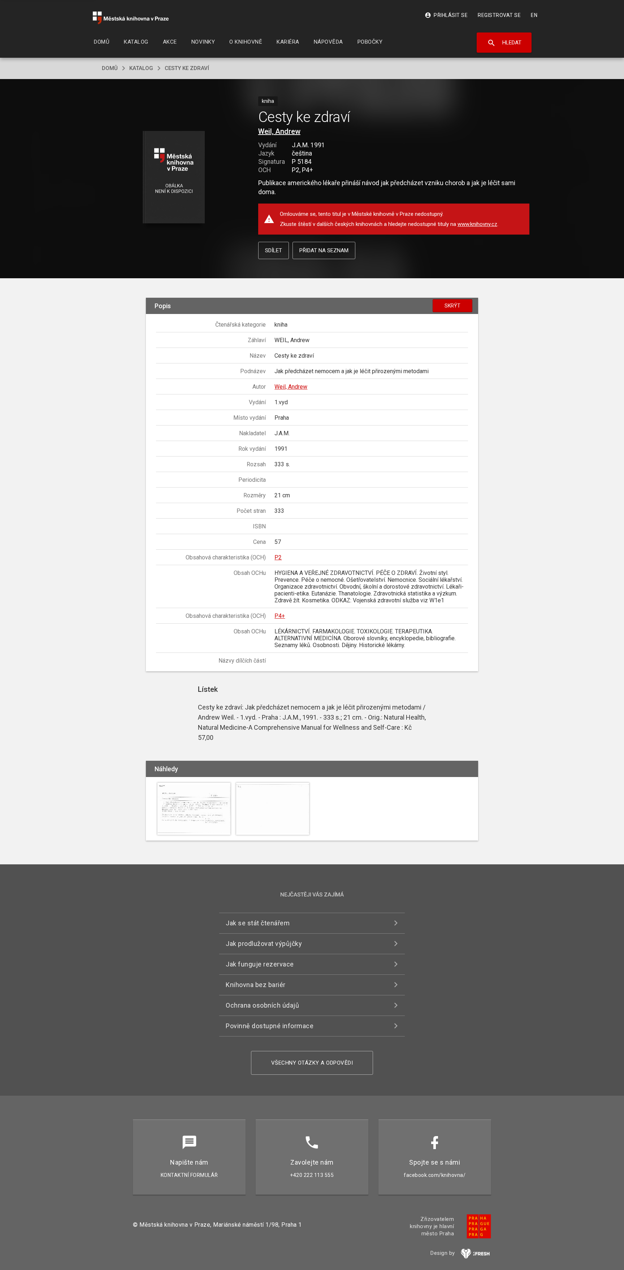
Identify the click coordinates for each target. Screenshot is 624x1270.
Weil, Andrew (279, 131)
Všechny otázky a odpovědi (312, 1063)
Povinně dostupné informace (269, 1026)
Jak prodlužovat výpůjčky (264, 943)
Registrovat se (499, 15)
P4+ (279, 615)
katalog (141, 68)
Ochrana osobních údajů (262, 1005)
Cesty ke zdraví (187, 68)
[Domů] (131, 18)
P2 (278, 557)
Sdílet (273, 250)
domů (110, 68)
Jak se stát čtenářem (258, 923)
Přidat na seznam (323, 250)
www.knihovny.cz (477, 224)
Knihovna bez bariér (256, 984)
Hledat (504, 43)
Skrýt (452, 306)
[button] (174, 177)
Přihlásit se (446, 15)
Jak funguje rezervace (260, 964)
